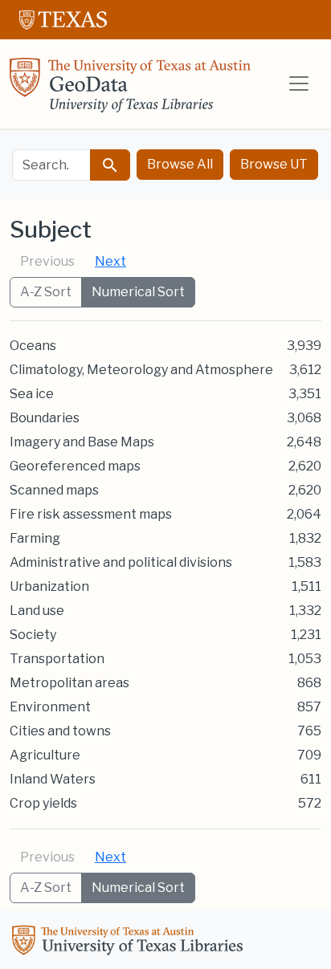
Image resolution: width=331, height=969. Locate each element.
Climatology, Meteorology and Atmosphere (141, 369)
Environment (50, 707)
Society (33, 634)
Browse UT (274, 164)
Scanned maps (54, 490)
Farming (35, 538)
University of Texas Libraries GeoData (130, 90)
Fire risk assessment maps (91, 514)
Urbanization (49, 586)
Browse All (180, 164)
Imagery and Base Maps (82, 442)
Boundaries (45, 417)
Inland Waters (53, 779)
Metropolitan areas (69, 682)
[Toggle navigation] (298, 83)
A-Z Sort (46, 291)
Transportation (57, 658)
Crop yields (43, 803)
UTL (130, 942)
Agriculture (45, 755)
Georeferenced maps (75, 466)
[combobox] (51, 165)
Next (110, 261)
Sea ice (32, 393)
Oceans (33, 345)
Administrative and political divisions (121, 562)
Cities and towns (60, 731)
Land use (37, 610)
